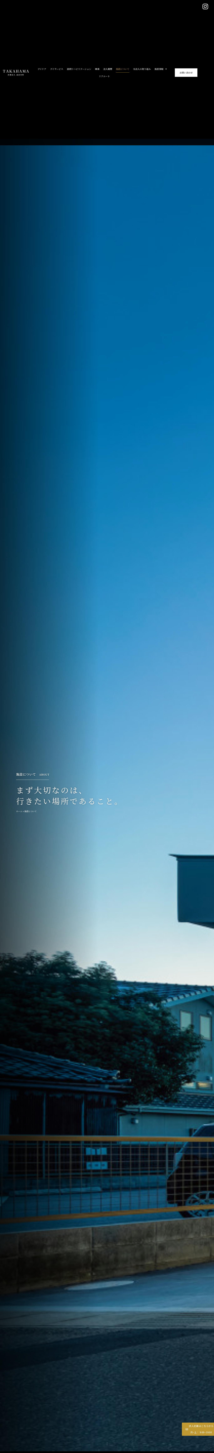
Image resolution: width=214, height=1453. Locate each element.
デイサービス (56, 69)
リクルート (104, 76)
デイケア (42, 69)
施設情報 (159, 69)
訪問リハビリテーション (79, 69)
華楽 (97, 69)
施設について (122, 69)
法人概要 (107, 69)
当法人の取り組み (142, 69)
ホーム (19, 811)
